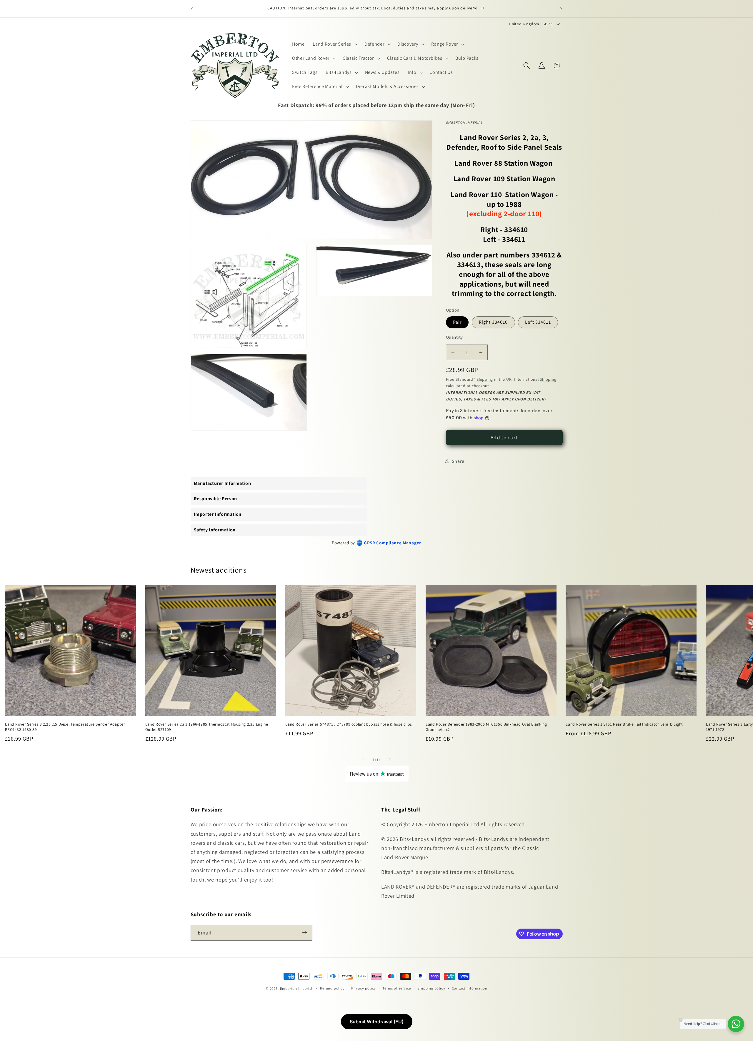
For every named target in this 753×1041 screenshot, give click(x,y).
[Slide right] (390, 759)
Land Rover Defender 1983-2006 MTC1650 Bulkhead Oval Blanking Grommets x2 (486, 726)
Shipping (485, 379)
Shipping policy (431, 988)
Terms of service (396, 988)
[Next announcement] (561, 8)
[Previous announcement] (191, 8)
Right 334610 (493, 322)
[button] (334, 44)
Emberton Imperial (296, 988)
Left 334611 (538, 322)
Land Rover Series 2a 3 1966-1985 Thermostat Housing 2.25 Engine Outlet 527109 (206, 726)
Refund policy (332, 988)
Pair (457, 322)
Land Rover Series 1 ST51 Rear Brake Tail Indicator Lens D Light (624, 723)
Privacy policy (363, 988)
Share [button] (458, 461)
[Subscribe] (304, 932)
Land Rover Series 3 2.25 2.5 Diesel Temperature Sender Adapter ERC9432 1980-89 (65, 726)
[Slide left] (362, 759)
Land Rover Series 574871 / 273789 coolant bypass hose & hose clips (348, 723)
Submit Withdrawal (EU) (377, 1022)
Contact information (469, 988)
